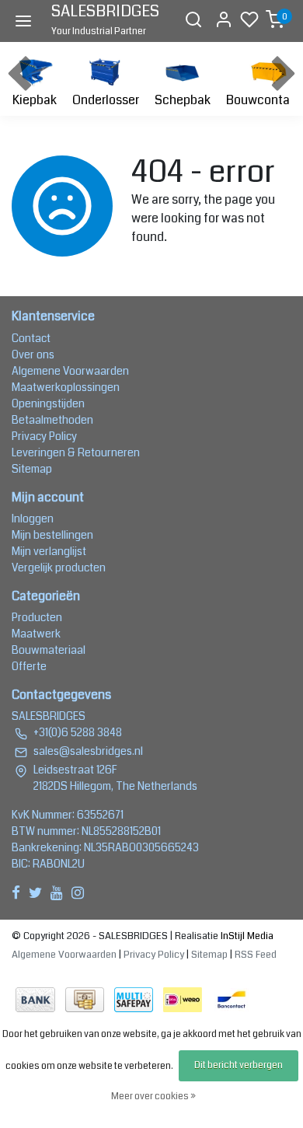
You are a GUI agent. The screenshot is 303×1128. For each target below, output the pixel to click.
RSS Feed (256, 955)
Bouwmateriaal (48, 650)
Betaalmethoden (52, 420)
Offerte (29, 666)
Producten (37, 617)
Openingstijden (48, 403)
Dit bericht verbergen (238, 1065)
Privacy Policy (44, 436)
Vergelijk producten (59, 567)
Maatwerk (36, 633)
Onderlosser (105, 100)
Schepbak (183, 100)
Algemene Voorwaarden (70, 371)
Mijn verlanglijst (49, 551)
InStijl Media (245, 936)
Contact (31, 338)
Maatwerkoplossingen (66, 387)
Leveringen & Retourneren (76, 452)
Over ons (33, 354)
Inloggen (33, 518)
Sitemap (32, 469)
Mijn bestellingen (52, 535)
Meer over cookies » (153, 1096)
